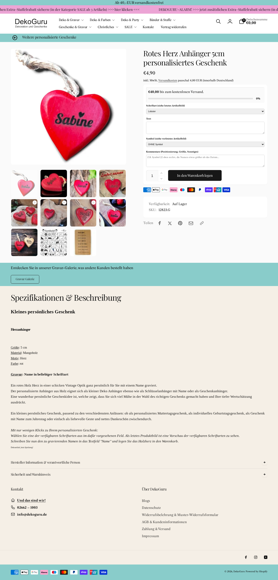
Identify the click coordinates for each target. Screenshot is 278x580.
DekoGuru (239, 571)
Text (148, 118)
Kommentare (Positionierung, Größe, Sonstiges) (172, 151)
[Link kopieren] (202, 223)
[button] (70, 20)
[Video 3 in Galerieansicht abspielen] (83, 212)
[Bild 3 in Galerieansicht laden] (83, 183)
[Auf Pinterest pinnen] (180, 223)
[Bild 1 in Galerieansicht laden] (24, 183)
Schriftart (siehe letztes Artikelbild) (165, 105)
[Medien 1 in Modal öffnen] (68, 106)
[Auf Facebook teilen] (160, 223)
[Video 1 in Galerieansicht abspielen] (24, 212)
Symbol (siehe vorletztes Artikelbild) (166, 138)
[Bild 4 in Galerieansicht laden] (112, 183)
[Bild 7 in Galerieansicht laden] (53, 242)
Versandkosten (167, 80)
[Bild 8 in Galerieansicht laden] (83, 242)
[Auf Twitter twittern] (170, 223)
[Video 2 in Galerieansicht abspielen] (53, 212)
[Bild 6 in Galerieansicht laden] (24, 242)
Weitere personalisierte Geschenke (49, 37)
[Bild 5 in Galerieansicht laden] (112, 212)
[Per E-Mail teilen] (191, 223)
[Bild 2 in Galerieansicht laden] (53, 183)
